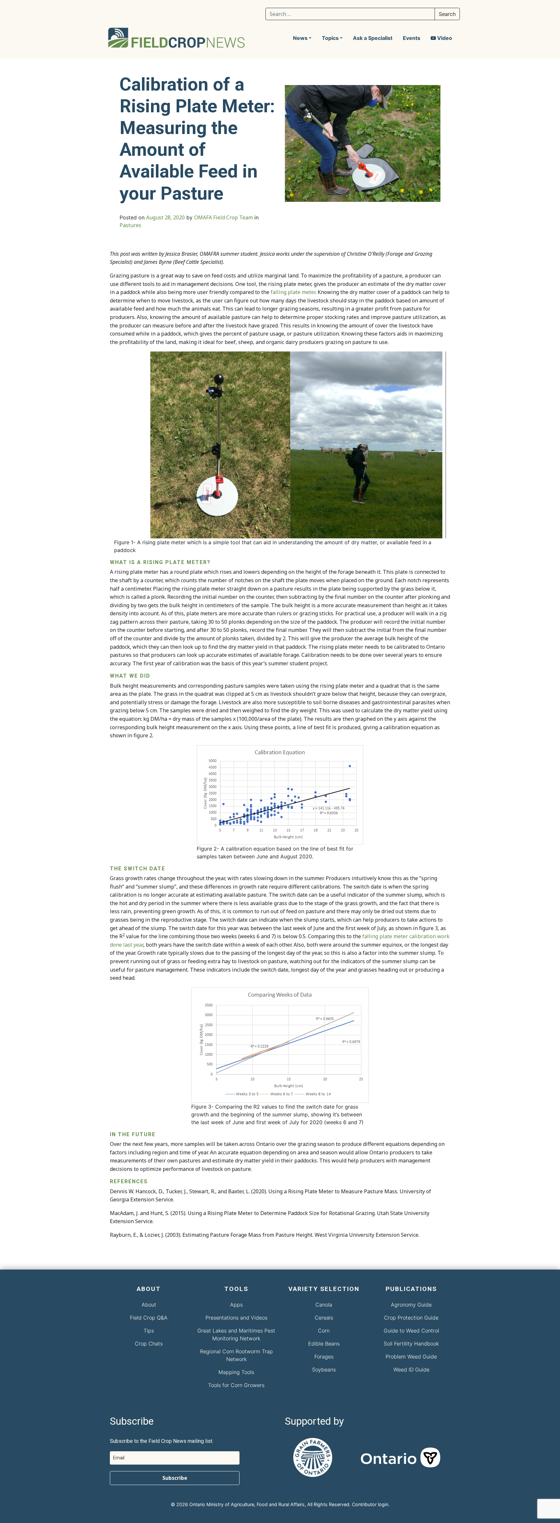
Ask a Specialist (372, 38)
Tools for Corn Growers (236, 1385)
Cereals (324, 1317)
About (149, 1304)
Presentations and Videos (236, 1317)
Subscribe (174, 1477)
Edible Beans (324, 1343)
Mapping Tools (236, 1372)
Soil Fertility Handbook (411, 1343)
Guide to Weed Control (411, 1330)
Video (444, 38)
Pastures (130, 225)
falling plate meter (293, 292)
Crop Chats (149, 1343)
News (300, 38)
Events (411, 38)
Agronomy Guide (411, 1304)
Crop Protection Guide (411, 1317)
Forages (323, 1356)
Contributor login (370, 1504)
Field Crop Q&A (149, 1317)
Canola (323, 1304)
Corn (324, 1330)
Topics (330, 38)
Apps (236, 1304)
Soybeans (324, 1369)
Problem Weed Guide (411, 1356)
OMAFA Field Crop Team (223, 217)
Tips (149, 1330)
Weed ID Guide (411, 1369)
